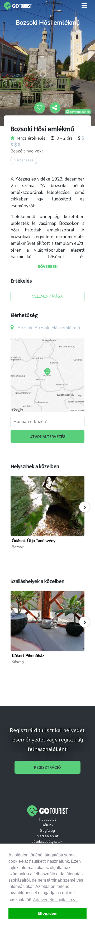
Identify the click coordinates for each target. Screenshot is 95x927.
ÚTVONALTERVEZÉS (47, 436)
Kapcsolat (47, 819)
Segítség (47, 830)
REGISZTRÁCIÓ (47, 767)
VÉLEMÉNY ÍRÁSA (47, 296)
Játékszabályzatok (47, 841)
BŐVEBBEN (48, 266)
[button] (84, 507)
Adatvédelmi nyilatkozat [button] (55, 900)
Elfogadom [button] (47, 913)
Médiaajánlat (47, 836)
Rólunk (47, 825)
